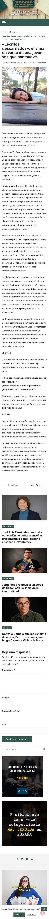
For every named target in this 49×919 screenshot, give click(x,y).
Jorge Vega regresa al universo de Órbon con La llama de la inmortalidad (22, 588)
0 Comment (40, 63)
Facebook (17, 859)
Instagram (27, 859)
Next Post (36, 485)
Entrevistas (8, 526)
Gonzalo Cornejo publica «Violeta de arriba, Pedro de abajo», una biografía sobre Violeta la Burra (24, 637)
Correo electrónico (11, 711)
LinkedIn (32, 859)
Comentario (8, 670)
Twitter (22, 859)
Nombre (6, 697)
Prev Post (13, 485)
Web (4, 724)
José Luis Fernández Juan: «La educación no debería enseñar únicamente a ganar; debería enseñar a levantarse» (22, 537)
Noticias (6, 628)
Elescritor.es (10, 63)
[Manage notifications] (42, 913)
